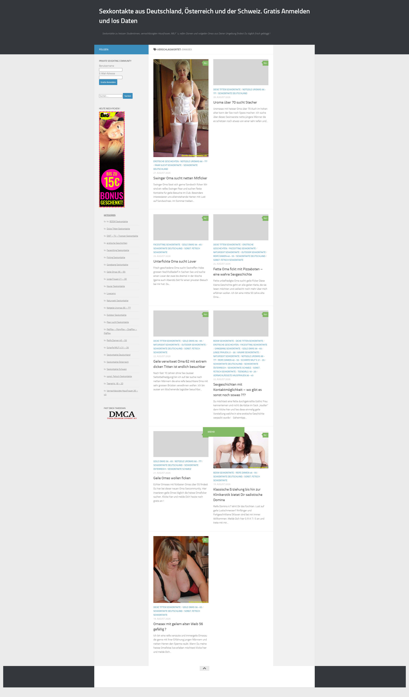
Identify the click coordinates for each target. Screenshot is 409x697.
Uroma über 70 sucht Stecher (235, 102)
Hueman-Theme (139, 681)
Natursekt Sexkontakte (226, 252)
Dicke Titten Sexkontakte (227, 89)
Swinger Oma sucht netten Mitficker (180, 178)
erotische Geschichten (166, 161)
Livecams (111, 293)
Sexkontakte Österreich (118, 362)
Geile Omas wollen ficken (172, 478)
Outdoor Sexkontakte (253, 252)
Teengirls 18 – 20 (115, 383)
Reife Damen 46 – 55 (117, 340)
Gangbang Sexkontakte (227, 348)
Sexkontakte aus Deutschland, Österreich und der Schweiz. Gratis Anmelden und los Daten (204, 16)
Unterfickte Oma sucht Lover (174, 261)
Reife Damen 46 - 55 (223, 256)
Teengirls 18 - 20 (247, 371)
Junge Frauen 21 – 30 (117, 279)
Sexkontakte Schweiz (239, 367)
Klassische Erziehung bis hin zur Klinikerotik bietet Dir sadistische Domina (237, 494)
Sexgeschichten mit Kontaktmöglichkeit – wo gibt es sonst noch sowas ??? (237, 389)
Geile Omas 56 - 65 (192, 244)
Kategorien (110, 215)
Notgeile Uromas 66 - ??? (194, 161)
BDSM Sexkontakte (223, 341)
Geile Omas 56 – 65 (116, 272)
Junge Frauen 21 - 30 (224, 352)
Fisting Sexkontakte (116, 257)
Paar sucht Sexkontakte (168, 165)
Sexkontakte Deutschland (232, 93)
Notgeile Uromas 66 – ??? (119, 307)
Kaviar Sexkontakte (248, 352)
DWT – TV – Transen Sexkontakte (122, 236)
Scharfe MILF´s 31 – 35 (118, 347)
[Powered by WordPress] (111, 681)
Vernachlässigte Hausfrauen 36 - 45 (233, 375)
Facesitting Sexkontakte (166, 244)
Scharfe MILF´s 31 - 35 (253, 360)
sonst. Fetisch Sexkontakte (228, 260)
